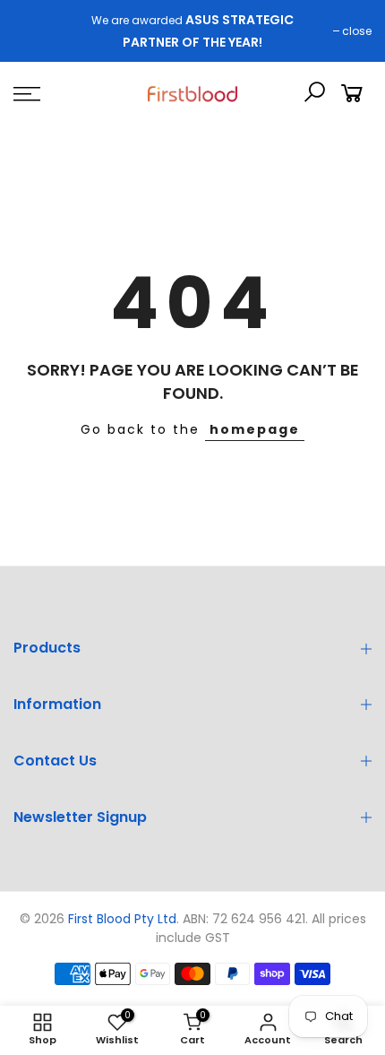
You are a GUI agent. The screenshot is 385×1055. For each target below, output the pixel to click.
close (357, 31)
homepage (255, 429)
